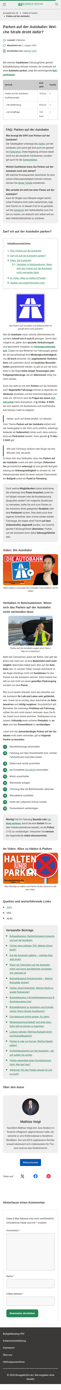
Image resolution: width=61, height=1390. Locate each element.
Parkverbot (15, 151)
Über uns (7, 1354)
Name (10, 1276)
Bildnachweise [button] (30, 1162)
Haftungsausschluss (14, 1361)
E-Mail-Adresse (14, 1293)
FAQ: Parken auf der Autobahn (25, 250)
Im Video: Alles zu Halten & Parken (28, 278)
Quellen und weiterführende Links (27, 282)
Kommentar (13, 1230)
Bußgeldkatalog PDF (14, 1333)
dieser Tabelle (25, 183)
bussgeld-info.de (10, 13)
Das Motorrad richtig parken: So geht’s (29, 1016)
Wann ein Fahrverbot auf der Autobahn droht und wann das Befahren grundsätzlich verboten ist (31, 968)
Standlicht (30, 769)
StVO (9, 907)
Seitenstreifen (30, 159)
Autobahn (19, 210)
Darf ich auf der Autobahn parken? (28, 255)
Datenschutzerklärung (14, 1340)
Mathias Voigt (30, 51)
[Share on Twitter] (22, 1176)
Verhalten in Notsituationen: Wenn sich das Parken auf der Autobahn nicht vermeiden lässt (34, 268)
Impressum (9, 1348)
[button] (4, 4)
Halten (41, 143)
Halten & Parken (30, 13)
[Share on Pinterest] (49, 1176)
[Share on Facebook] (35, 1176)
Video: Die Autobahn (20, 260)
